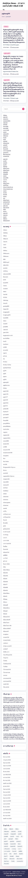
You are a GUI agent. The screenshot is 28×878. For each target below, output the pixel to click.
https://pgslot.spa (8, 189)
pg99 (4, 373)
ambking (5, 271)
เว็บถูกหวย (5, 657)
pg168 (4, 161)
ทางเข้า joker (6, 204)
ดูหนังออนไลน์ (6, 202)
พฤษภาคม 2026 (7, 765)
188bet (5, 236)
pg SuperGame (7, 367)
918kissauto (6, 253)
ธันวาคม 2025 (6, 780)
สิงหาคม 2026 (6, 757)
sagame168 (6, 435)
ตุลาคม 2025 (6, 786)
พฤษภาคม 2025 (7, 801)
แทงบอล (5, 675)
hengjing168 (6, 312)
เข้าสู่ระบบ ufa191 (7, 646)
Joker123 (5, 329)
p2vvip (5, 356)
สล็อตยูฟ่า (5, 611)
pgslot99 (6, 80)
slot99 (5, 164)
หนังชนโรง (5, 119)
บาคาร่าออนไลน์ (7, 150)
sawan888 (6, 441)
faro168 (5, 294)
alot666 (5, 268)
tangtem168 (6, 479)
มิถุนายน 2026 (6, 763)
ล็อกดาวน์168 (6, 564)
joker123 (5, 117)
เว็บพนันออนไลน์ (7, 663)
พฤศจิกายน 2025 (7, 783)
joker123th (6, 332)
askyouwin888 (7, 274)
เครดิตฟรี (5, 649)
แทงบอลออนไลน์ (7, 678)
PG (4, 359)
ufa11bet (5, 488)
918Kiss (5, 250)
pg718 (4, 370)
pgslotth (5, 405)
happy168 (5, 309)
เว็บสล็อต (5, 666)
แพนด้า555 (6, 684)
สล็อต (4, 209)
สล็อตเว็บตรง (6, 168)
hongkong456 (6, 315)
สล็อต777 (5, 584)
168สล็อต (5, 233)
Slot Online (6, 461)
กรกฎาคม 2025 (7, 795)
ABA (4, 259)
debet (4, 291)
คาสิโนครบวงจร (7, 514)
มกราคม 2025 (6, 812)
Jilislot (4, 321)
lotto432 (5, 350)
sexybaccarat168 (7, 452)
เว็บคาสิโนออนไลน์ (7, 655)
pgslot (5, 132)
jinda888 (5, 326)
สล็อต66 (5, 166)
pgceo (5, 376)
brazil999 (5, 282)
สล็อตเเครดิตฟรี (6, 628)
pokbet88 (5, 408)
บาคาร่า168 (6, 130)
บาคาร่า (5, 179)
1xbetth (5, 241)
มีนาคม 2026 (6, 771)
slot (4, 198)
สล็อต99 (5, 596)
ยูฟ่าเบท (5, 561)
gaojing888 (6, 306)
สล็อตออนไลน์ (6, 220)
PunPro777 (5, 411)
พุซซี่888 (5, 555)
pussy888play (6, 426)
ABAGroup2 (6, 262)
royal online (6, 429)
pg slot (5, 192)
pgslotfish (5, 403)
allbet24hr (6, 265)
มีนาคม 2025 (6, 806)
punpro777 (5, 152)
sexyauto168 (6, 449)
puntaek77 (5, 417)
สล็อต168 (5, 572)
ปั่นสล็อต (5, 546)
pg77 (5, 838)
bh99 (4, 279)
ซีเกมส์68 (5, 523)
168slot (5, 230)
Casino (5, 285)
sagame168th (6, 121)
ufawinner (5, 505)
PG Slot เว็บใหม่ (7, 364)
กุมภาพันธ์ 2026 (7, 774)
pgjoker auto (6, 385)
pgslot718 (5, 394)
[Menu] (3, 9)
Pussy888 (5, 420)
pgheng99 (7, 53)
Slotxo (5, 470)
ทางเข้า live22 (6, 531)
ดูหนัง (4, 139)
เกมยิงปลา (5, 643)
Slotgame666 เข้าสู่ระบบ (9, 467)
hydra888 (5, 318)
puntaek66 (6, 414)
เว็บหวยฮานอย (6, 672)
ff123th (5, 297)
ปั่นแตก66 (5, 149)
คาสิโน (4, 511)
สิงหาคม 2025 (6, 792)
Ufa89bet (5, 491)
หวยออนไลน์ (6, 156)
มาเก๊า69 (5, 558)
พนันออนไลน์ (6, 552)
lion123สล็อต (6, 338)
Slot (4, 458)
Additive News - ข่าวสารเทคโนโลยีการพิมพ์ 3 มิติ (14, 4)
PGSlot (6, 26)
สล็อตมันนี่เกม (6, 608)
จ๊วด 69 (5, 520)
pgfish (4, 379)
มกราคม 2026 (6, 777)
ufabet (5, 493)
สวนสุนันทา (5, 634)
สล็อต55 (5, 578)
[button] (23, 109)
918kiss (5, 115)
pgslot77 (5, 147)
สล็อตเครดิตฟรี (6, 619)
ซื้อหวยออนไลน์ (6, 154)
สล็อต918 (5, 590)
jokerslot (5, 215)
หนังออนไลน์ (6, 143)
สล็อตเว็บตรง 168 (7, 625)
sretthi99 (5, 473)
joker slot (5, 205)
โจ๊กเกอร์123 (6, 207)
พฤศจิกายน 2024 (7, 818)
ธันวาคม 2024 (6, 815)
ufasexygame (6, 502)
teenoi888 (6, 482)
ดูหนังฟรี (5, 124)
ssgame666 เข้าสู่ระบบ (8, 476)
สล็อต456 (5, 575)
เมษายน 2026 (6, 768)
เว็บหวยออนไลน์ (7, 669)
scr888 (5, 447)
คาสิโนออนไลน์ (6, 517)
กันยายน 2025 (6, 789)
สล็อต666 (5, 581)
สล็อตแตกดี (5, 631)
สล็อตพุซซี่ (5, 605)
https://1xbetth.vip (8, 187)
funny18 (5, 303)
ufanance (5, 499)
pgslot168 (5, 391)
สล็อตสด (5, 614)
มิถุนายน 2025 (6, 798)
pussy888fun (6, 423)
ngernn (5, 353)
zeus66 (5, 508)
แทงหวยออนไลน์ (7, 681)
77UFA (4, 247)
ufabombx (5, 496)
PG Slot (5, 362)
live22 (4, 137)
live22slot (5, 344)
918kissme (5, 256)
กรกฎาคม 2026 (7, 760)
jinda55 (5, 163)
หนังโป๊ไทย (5, 185)
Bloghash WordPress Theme (14, 875)
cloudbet (5, 288)
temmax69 (6, 485)
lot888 (5, 347)
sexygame (5, 455)
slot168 (5, 464)
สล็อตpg (5, 599)
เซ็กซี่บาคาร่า (6, 652)
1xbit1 (4, 244)
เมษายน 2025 (6, 804)
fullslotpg (5, 135)
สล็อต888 (5, 172)
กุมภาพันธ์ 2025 (7, 809)
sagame (5, 432)
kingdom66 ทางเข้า (8, 335)
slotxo (4, 181)
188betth (5, 238)
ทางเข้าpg (5, 534)
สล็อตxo (5, 218)
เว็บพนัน (5, 660)
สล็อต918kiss (6, 593)
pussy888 (5, 126)
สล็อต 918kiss (6, 570)
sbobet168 (6, 444)
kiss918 (5, 194)
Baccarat (5, 277)
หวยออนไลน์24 (6, 640)
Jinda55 (5, 323)
